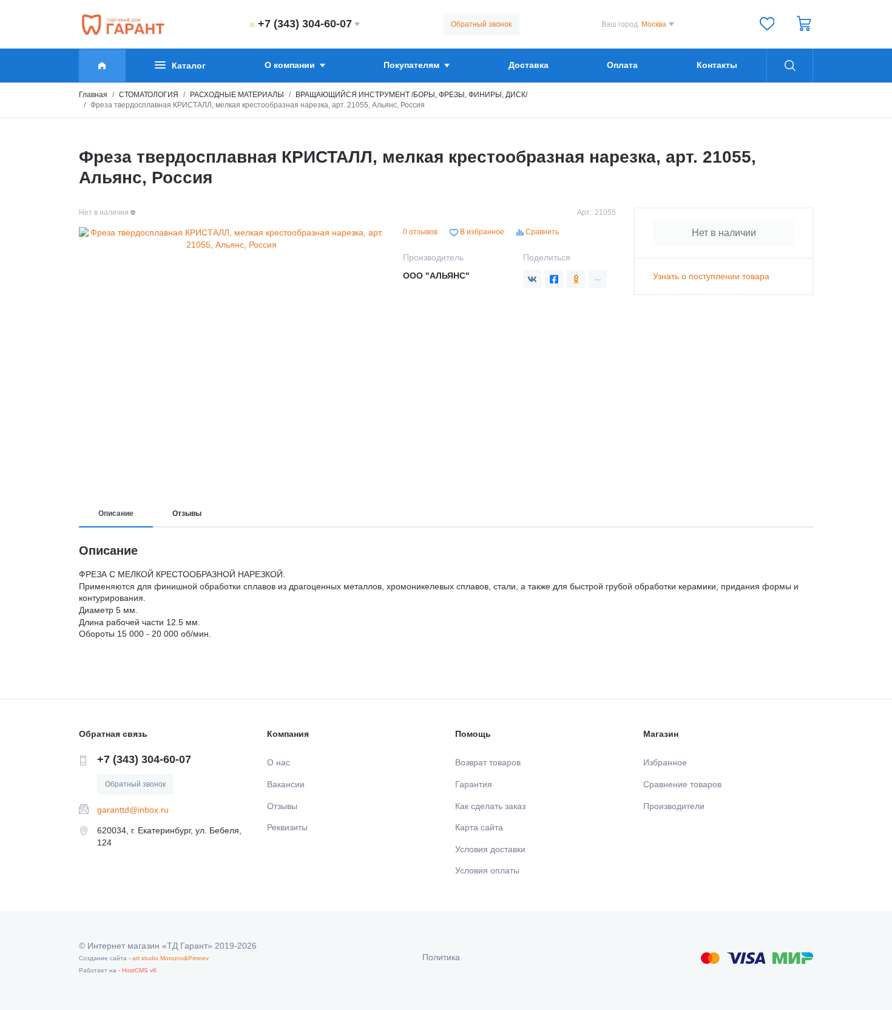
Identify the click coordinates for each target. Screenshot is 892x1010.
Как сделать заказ (490, 806)
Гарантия (473, 784)
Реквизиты (287, 827)
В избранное (481, 232)
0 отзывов (420, 232)
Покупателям (411, 65)
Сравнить (541, 232)
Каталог (189, 65)
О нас (278, 762)
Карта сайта (479, 827)
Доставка (529, 65)
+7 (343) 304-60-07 (305, 24)
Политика (441, 957)
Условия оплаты (487, 870)
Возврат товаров (488, 762)
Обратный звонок (481, 24)
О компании (290, 65)
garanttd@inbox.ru (133, 810)
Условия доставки (490, 849)
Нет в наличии (724, 233)
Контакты (717, 65)
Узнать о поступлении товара (711, 276)
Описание (115, 513)
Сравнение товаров (682, 784)
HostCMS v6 (139, 970)
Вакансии (286, 784)
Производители (673, 806)
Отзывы (186, 513)
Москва (653, 24)
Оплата (622, 65)
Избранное (665, 762)
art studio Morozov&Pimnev (170, 958)
